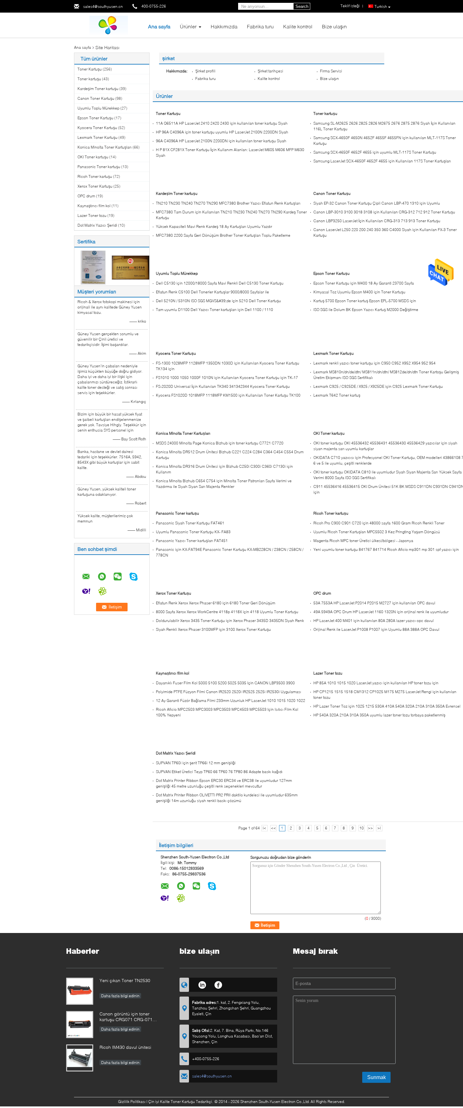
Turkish (380, 6)
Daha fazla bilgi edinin (120, 995)
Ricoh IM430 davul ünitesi (125, 1047)
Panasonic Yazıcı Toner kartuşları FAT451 (192, 540)
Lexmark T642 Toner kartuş (336, 395)
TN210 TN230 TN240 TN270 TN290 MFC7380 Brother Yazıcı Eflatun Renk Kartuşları (228, 203)
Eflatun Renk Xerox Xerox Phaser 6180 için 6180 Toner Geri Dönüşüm (215, 603)
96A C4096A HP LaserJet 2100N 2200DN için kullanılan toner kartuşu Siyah (221, 140)
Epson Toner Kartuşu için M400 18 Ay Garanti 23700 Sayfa (363, 283)
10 (361, 828)
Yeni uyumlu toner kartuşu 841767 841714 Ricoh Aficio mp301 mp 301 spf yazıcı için (386, 549)
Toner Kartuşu (89, 69)
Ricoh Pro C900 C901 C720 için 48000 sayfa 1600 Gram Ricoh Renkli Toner (378, 523)
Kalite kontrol (297, 26)
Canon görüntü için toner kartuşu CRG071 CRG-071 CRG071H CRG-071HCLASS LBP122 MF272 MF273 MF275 (130, 1017)
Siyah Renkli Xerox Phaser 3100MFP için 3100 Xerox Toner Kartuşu (213, 629)
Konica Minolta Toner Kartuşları (104, 147)
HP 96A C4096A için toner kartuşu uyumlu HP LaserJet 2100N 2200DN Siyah (222, 132)
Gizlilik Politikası (132, 1101)
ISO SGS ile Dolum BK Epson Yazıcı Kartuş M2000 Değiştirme (365, 309)
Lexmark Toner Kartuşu (97, 137)
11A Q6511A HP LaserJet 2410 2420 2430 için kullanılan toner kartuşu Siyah (222, 123)
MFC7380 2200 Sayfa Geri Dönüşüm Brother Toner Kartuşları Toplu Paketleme (223, 235)
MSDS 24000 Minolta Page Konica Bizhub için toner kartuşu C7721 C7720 (219, 443)
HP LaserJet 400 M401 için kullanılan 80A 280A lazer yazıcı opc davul (373, 620)
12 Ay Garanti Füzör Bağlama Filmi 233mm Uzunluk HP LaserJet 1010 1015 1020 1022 (230, 700)
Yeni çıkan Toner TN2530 (125, 980)
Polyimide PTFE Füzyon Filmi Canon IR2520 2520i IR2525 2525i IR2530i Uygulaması (228, 691)
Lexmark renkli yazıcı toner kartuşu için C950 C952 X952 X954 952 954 (374, 363)
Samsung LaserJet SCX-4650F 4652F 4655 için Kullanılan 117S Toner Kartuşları (382, 161)
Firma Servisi (331, 71)
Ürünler (188, 26)
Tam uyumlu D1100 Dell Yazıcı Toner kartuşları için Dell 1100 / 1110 (214, 309)
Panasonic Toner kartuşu (98, 166)
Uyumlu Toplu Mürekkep (98, 108)
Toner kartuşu (89, 78)
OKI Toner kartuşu (92, 157)
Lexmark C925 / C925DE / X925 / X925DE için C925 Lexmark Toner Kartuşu (378, 386)
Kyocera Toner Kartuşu (97, 127)
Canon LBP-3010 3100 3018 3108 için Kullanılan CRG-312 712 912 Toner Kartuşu (384, 212)
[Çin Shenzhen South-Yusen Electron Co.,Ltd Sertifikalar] (93, 267)
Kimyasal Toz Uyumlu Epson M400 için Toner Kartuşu (359, 292)
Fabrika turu (260, 26)
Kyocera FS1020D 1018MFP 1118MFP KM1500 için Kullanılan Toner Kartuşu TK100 (228, 395)
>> (370, 828)
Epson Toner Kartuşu (95, 118)
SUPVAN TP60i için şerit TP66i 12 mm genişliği (196, 762)
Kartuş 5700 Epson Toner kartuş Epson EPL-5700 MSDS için (364, 300)
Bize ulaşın (334, 26)
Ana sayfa (159, 26)
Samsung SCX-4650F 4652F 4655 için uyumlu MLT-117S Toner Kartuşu (374, 152)
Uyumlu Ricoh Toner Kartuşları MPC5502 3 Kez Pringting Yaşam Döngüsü (376, 531)
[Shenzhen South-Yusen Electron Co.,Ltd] (108, 24)
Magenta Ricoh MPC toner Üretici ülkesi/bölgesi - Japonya (363, 540)
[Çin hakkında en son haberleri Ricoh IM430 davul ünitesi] (79, 1058)
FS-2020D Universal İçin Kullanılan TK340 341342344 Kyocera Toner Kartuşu (223, 386)
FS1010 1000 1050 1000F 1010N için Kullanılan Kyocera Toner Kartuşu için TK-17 (227, 377)
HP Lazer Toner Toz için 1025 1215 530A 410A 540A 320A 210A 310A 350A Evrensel (386, 706)
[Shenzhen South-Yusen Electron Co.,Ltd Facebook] (218, 984)
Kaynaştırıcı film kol (94, 205)
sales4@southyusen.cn (103, 6)
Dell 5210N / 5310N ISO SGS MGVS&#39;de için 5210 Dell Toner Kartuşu (218, 300)
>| (379, 828)
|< (264, 828)
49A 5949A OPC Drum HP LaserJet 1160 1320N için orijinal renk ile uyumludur (381, 611)
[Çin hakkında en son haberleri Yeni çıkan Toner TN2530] (79, 991)
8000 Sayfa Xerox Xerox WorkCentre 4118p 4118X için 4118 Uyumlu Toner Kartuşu (227, 611)
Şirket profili (205, 71)
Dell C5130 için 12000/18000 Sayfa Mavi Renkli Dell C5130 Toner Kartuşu (219, 283)
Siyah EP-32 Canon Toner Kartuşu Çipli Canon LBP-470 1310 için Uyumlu (376, 203)
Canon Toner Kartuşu (95, 98)
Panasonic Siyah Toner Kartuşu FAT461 (190, 523)
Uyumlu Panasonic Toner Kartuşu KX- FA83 (193, 531)
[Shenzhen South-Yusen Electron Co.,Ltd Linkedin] (202, 984)
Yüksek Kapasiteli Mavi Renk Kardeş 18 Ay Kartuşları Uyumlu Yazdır (214, 226)
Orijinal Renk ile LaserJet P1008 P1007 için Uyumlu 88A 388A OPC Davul (376, 629)
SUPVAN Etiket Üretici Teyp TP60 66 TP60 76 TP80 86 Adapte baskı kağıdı (219, 771)
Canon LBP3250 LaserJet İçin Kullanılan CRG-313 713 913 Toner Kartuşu (376, 220)
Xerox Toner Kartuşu (94, 186)
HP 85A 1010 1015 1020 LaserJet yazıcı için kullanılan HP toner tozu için (375, 683)
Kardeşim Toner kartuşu (97, 88)
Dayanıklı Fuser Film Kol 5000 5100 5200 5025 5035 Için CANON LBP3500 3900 (225, 683)
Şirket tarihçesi (270, 71)
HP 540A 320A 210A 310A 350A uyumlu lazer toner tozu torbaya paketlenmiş (379, 715)
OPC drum (86, 196)
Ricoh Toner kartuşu (94, 176)
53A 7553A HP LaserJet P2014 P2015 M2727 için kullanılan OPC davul (374, 603)
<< (273, 828)
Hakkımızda (224, 26)
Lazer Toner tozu (91, 215)
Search (301, 6)
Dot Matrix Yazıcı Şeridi (97, 225)
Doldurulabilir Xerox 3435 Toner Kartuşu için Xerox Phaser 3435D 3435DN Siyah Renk (230, 620)
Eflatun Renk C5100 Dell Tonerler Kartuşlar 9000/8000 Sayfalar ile (212, 292)
